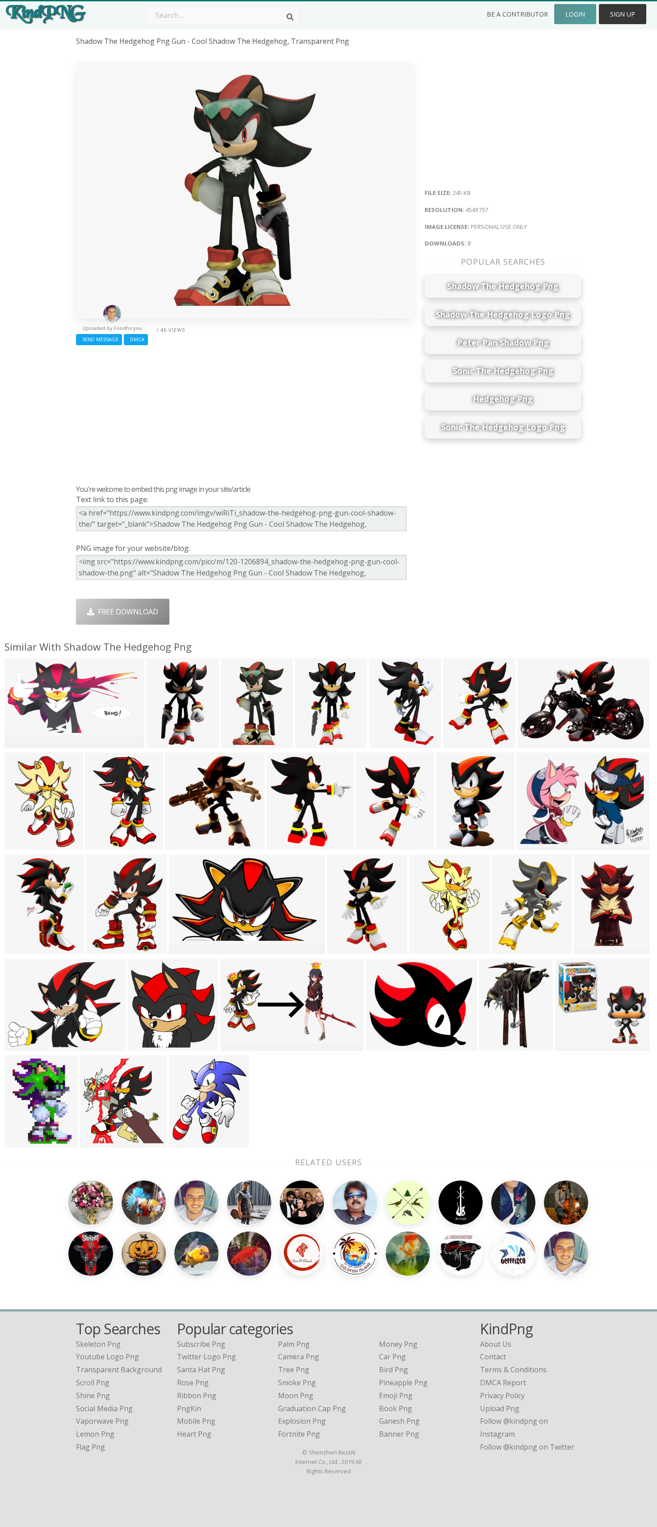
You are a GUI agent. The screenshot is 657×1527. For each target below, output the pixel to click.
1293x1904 (376, 844)
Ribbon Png (196, 1395)
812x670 (383, 1045)
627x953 (21, 844)
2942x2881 (186, 844)
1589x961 (239, 1045)
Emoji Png (396, 1395)
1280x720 (187, 948)
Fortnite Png (299, 1434)
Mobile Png (196, 1421)
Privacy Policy (502, 1395)
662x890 (508, 948)
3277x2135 (538, 742)
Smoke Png (297, 1382)
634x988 (21, 948)
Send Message (99, 339)
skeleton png (98, 1344)
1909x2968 (430, 948)
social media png (104, 1408)
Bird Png (393, 1370)
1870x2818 (389, 742)
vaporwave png (102, 1421)
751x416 (21, 742)
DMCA (135, 339)
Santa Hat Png (201, 1370)
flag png (90, 1447)
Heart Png (194, 1434)
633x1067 (346, 948)
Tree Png (293, 1370)
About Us (495, 1344)
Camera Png (298, 1357)
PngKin (189, 1408)
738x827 (283, 844)
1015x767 (23, 1045)
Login (575, 14)
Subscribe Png (201, 1344)
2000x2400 (25, 1142)
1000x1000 (148, 1045)
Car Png (392, 1357)
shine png (93, 1395)
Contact (493, 1357)
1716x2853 (456, 844)
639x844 (460, 742)
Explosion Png (302, 1421)
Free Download (126, 612)
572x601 (96, 1142)
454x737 (237, 742)
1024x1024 (575, 1045)
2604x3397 (499, 1045)
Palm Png (294, 1344)
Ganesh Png (399, 1421)
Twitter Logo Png (206, 1357)
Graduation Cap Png (312, 1408)
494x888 (311, 742)
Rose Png (193, 1382)
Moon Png (295, 1395)
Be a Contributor (517, 14)
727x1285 (165, 742)
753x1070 (103, 844)
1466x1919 (107, 948)
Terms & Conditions (513, 1370)
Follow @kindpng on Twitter (527, 1447)
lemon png (95, 1434)
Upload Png (499, 1408)
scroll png (93, 1382)
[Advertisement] (244, 412)
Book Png (395, 1408)
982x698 (533, 844)
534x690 (590, 948)
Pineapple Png (403, 1382)
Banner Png (399, 1434)
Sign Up (622, 14)
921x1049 (187, 1142)
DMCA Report (503, 1382)
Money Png (398, 1344)
